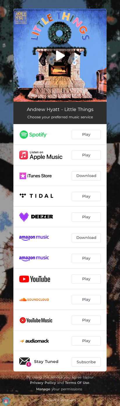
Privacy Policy (43, 382)
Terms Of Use (77, 382)
